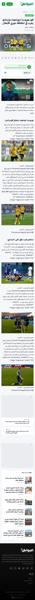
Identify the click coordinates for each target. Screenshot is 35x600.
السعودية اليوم (25, 12)
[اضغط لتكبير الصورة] (17, 42)
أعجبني (26, 73)
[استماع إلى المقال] (29, 67)
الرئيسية (32, 12)
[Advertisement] (17, 406)
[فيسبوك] (22, 57)
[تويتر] (31, 568)
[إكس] (19, 57)
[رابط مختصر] (9, 57)
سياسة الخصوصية (28, 580)
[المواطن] (26, 4)
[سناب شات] (15, 568)
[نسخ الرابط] (12, 57)
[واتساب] (25, 57)
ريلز (9, 4)
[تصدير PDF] (5, 57)
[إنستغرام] (23, 568)
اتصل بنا (30, 583)
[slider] (15, 68)
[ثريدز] (11, 568)
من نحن (30, 578)
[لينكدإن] (15, 57)
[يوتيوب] (19, 568)
